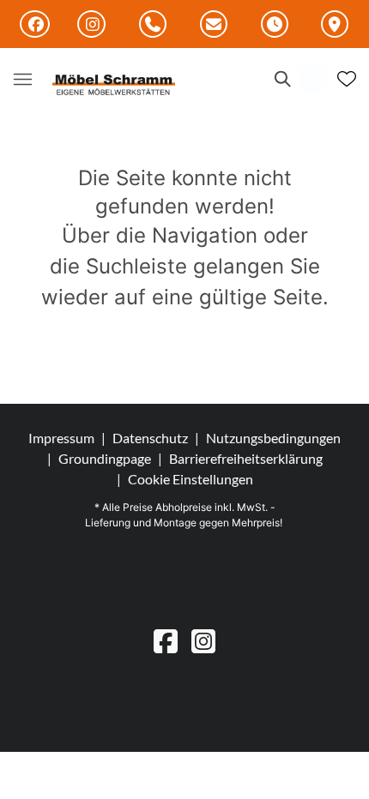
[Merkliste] (346, 79)
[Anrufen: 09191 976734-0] (152, 24)
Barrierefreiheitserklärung (246, 458)
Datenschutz (150, 438)
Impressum (61, 438)
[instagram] (203, 641)
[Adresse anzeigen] (334, 24)
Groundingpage (104, 458)
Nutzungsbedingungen (273, 438)
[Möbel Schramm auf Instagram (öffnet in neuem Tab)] (91, 24)
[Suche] (281, 79)
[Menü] (22, 79)
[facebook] (166, 641)
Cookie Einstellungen (190, 479)
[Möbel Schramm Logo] (114, 86)
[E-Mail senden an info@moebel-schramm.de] (213, 24)
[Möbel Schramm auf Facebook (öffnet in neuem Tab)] (35, 24)
